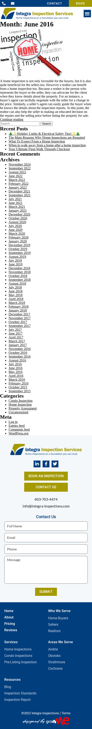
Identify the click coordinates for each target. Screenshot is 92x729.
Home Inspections (17, 649)
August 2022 (17, 172)
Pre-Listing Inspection (20, 662)
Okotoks (54, 656)
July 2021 (15, 199)
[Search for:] (20, 123)
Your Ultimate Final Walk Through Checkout (39, 149)
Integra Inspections (45, 713)
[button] (87, 13)
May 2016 (15, 372)
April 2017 (16, 337)
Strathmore (56, 662)
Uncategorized (18, 412)
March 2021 (17, 206)
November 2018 (20, 272)
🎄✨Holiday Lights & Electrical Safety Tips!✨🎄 (44, 134)
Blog (7, 687)
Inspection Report (17, 700)
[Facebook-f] (46, 464)
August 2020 (17, 222)
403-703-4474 (45, 499)
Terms (66, 713)
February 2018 (18, 306)
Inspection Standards (20, 693)
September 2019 (20, 253)
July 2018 (15, 287)
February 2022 (18, 183)
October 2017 (18, 322)
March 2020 (17, 233)
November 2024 (20, 164)
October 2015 (18, 387)
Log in (13, 422)
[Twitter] (55, 464)
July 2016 (15, 364)
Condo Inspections (18, 656)
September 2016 (20, 356)
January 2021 (18, 210)
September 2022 (20, 168)
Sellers (53, 625)
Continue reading (11, 119)
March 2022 (17, 180)
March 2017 (17, 341)
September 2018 (20, 279)
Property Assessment (23, 408)
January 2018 (18, 310)
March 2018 (17, 303)
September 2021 (20, 195)
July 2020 (15, 226)
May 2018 (15, 295)
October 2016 (18, 352)
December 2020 (19, 214)
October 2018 (18, 276)
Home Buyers (58, 618)
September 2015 (20, 391)
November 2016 (20, 349)
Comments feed (19, 429)
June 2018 (15, 291)
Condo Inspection (21, 400)
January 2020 (18, 241)
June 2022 (15, 176)
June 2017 (15, 333)
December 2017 (19, 314)
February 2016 (18, 383)
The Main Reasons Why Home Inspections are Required (47, 137)
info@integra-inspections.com (46, 506)
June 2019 (15, 264)
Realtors (54, 631)
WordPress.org (18, 433)
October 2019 (18, 249)
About (8, 617)
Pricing (9, 624)
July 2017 (15, 329)
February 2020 (18, 237)
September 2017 (20, 326)
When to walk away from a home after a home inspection (47, 145)
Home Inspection (20, 404)
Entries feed (17, 425)
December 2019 (19, 245)
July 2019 (15, 260)
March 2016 (17, 379)
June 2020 (15, 230)
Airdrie (53, 649)
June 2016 (15, 368)
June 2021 (15, 203)
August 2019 (17, 256)
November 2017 (20, 318)
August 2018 (17, 283)
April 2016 (16, 376)
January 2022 (18, 187)
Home (8, 611)
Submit (46, 592)
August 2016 (17, 360)
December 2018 (19, 268)
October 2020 (18, 218)
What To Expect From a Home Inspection (37, 141)
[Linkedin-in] (37, 464)
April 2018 (16, 299)
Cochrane (55, 668)
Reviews (10, 630)
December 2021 (19, 191)
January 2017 (18, 345)
